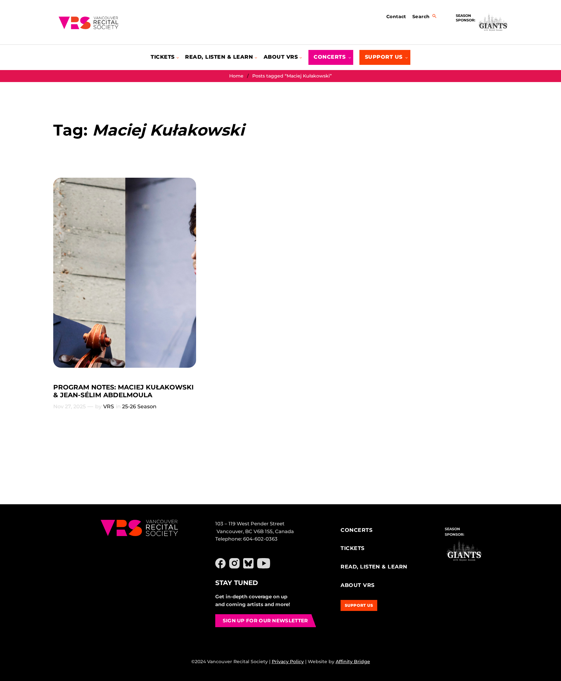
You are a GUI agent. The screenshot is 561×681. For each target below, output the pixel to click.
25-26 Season (139, 406)
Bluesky (248, 563)
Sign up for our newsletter (265, 620)
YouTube (263, 563)
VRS (108, 406)
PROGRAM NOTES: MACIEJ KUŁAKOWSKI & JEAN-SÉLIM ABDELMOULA (123, 391)
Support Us (359, 605)
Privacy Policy (288, 661)
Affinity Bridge (353, 661)
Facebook (220, 563)
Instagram (234, 563)
